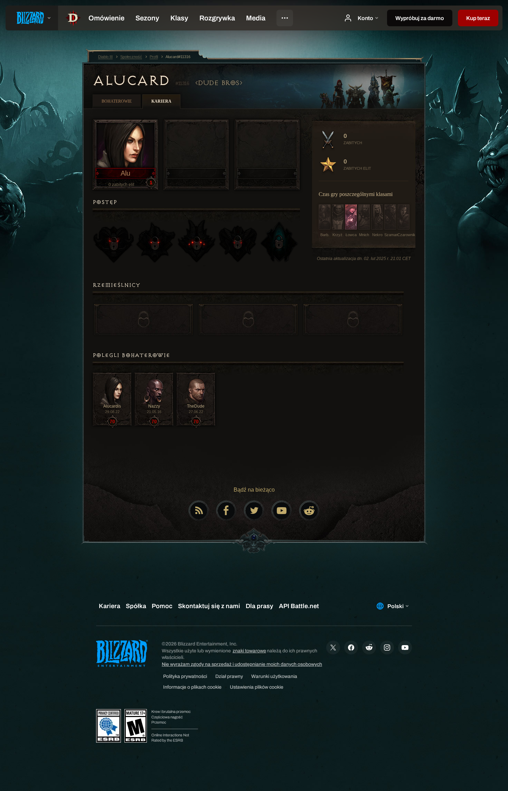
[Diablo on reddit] (309, 510)
